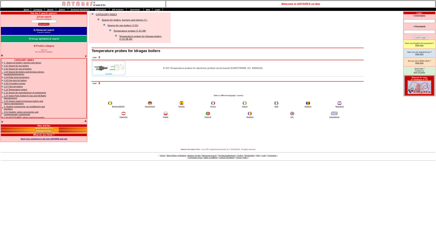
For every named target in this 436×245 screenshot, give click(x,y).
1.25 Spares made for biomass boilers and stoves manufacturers (23, 102)
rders (62, 10)
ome (26, 10)
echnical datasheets (80, 10)
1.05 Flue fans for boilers (15, 80)
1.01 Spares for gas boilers (16, 66)
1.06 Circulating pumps (14, 83)
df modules (118, 10)
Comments (271, 155)
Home (162, 155)
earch (50, 10)
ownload (135, 10)
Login (263, 155)
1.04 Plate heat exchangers (16, 77)
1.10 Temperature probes (15, 89)
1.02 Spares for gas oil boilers (18, 69)
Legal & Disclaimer (227, 158)
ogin (157, 10)
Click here (419, 45)
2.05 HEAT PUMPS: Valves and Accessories (24, 117)
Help (258, 155)
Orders (240, 155)
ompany (38, 10)
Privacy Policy (242, 158)
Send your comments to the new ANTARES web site (44, 139)
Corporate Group (195, 158)
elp (148, 10)
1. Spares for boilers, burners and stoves (22, 63)
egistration (100, 10)
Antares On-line (194, 155)
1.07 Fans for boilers (13, 86)
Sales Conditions (210, 158)
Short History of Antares (176, 155)
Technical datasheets (227, 155)
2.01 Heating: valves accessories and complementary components (21, 113)
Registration (250, 155)
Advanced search (209, 155)
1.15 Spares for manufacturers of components (25, 93)
